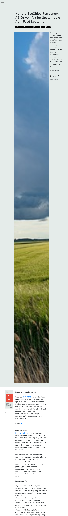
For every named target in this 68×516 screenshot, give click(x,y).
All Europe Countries (28, 26)
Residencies (37, 26)
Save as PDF (9, 398)
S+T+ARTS (27, 397)
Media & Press (19, 26)
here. (22, 423)
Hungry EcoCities (21, 433)
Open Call (48, 26)
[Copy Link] (59, 76)
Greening (43, 26)
